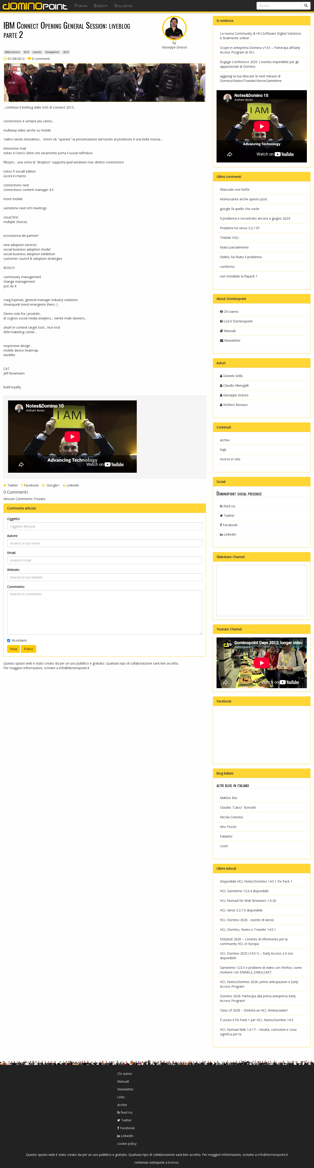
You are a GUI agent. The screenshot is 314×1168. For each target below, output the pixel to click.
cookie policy (127, 1143)
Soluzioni (123, 5)
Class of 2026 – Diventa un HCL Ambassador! (254, 1010)
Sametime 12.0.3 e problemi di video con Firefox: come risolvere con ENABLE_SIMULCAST (261, 969)
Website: (13, 569)
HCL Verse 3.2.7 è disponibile (241, 910)
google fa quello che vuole (239, 209)
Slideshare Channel (231, 557)
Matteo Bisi (228, 798)
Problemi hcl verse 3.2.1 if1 (240, 228)
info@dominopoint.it (74, 668)
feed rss (229, 506)
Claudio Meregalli (235, 385)
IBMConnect (12, 52)
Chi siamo (230, 311)
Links (121, 1097)
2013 (26, 52)
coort (224, 846)
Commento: (16, 586)
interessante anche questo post (243, 199)
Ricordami (19, 640)
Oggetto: (13, 519)
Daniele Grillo (232, 376)
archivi (224, 440)
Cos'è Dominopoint (238, 321)
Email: (11, 552)
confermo (227, 266)
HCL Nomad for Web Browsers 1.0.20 (248, 900)
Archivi (122, 1105)
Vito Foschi (228, 826)
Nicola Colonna (231, 817)
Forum (81, 5)
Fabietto (226, 836)
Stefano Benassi (235, 404)
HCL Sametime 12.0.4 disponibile (244, 891)
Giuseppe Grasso (235, 395)
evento (37, 52)
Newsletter (231, 340)
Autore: (12, 536)
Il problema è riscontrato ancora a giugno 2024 (255, 218)
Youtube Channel (229, 629)
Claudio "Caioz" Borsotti (238, 807)
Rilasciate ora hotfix (234, 189)
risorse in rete (230, 459)
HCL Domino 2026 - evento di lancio (247, 920)
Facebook (31, 485)
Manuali (229, 331)
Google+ (53, 485)
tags (223, 449)
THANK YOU (229, 237)
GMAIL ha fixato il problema (241, 257)
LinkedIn (72, 485)
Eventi (99, 5)
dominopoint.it (35, 5)
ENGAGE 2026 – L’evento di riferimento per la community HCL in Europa (254, 941)
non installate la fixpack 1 (238, 276)
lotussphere (52, 52)
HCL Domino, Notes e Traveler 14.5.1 (248, 929)
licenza (173, 1162)
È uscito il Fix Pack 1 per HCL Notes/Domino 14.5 (256, 1020)
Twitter (12, 485)
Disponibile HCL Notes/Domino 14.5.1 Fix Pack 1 (256, 881)
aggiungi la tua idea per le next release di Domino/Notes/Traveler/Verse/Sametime (251, 78)
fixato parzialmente (234, 247)
